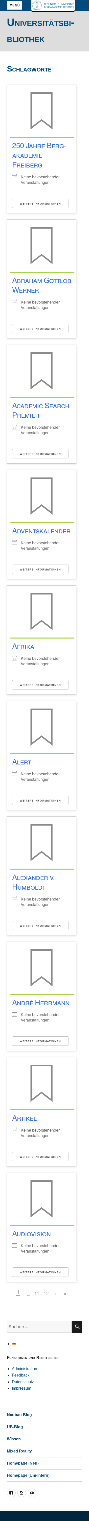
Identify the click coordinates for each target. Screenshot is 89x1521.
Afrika (23, 646)
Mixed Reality (19, 1451)
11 (36, 1293)
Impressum (21, 1388)
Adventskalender (41, 530)
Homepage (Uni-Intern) (28, 1475)
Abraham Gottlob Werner (41, 285)
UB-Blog (15, 1427)
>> (65, 1294)
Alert (21, 761)
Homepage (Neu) (23, 1463)
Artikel (24, 1117)
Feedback (20, 1375)
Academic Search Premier (40, 410)
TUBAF (53, 5)
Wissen (14, 1439)
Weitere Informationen (40, 203)
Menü (15, 5)
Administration (24, 1369)
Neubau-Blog (19, 1415)
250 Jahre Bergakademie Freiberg (39, 155)
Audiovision (31, 1233)
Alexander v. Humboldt (33, 882)
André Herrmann (40, 1002)
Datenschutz (23, 1382)
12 (46, 1293)
